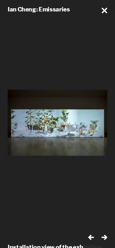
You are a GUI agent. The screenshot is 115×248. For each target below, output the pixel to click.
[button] (104, 10)
